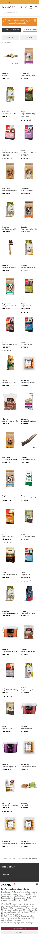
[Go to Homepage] (8, 7)
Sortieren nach (29, 37)
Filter (9, 37)
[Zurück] (3, 22)
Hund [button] (6, 858)
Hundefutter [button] (14, 858)
